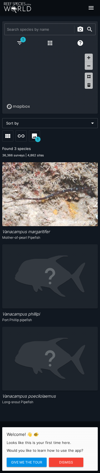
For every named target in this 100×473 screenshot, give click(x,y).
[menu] (91, 8)
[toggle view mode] (7, 136)
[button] (50, 123)
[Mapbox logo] (18, 106)
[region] (50, 81)
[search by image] (80, 29)
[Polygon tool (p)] (89, 77)
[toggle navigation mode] (21, 136)
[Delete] (89, 85)
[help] (80, 43)
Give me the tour (26, 462)
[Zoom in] (89, 58)
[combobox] (39, 29)
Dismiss (66, 462)
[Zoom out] (89, 66)
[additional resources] (50, 43)
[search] (89, 29)
